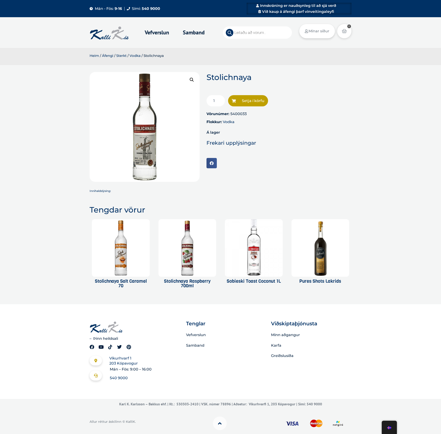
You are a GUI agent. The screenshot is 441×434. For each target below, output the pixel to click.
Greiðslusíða (282, 356)
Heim (94, 56)
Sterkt (121, 56)
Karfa (276, 345)
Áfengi (107, 56)
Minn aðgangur (285, 335)
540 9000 (119, 378)
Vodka (135, 56)
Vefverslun (157, 32)
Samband (194, 32)
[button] (192, 80)
